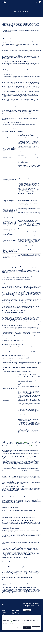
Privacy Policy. (13, 621)
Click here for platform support (15, 613)
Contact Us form (30, 445)
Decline (36, 627)
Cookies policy (10, 493)
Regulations (4, 612)
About (3, 614)
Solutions (4, 610)
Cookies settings (19, 627)
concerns (5, 595)
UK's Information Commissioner (23, 442)
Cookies (10, 103)
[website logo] (4, 2)
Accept (27, 627)
